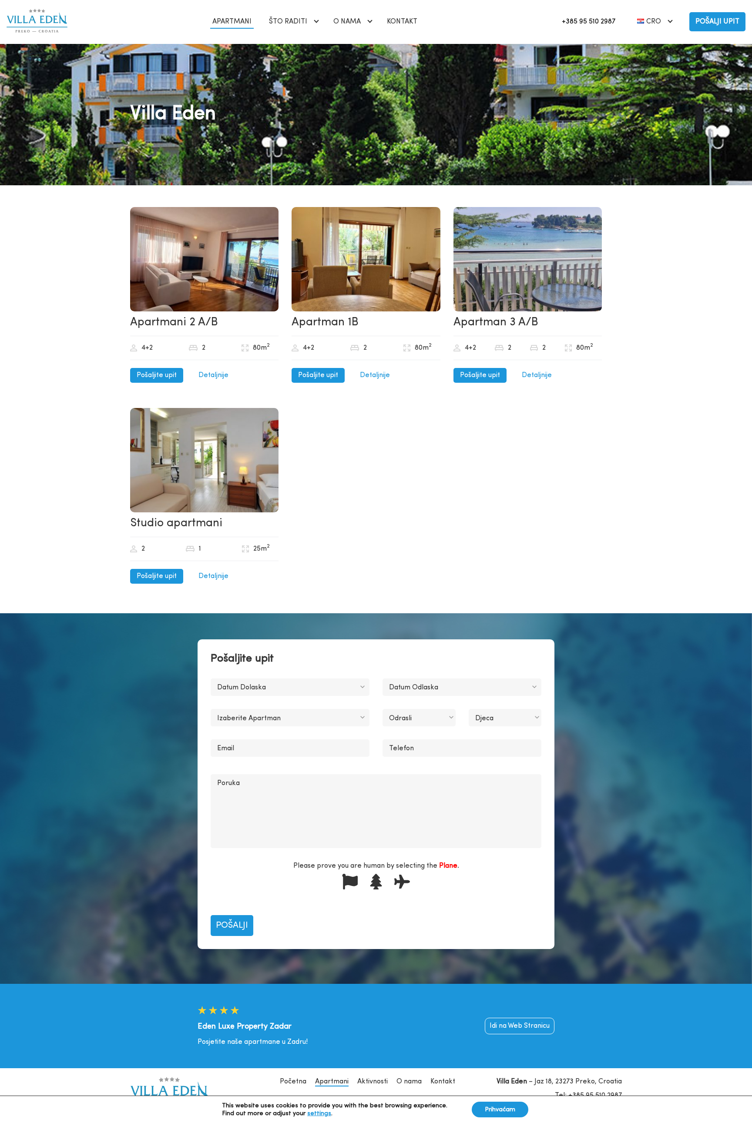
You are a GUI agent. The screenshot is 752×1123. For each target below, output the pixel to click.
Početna (293, 1081)
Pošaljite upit (157, 375)
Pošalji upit (717, 21)
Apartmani (232, 21)
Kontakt (402, 21)
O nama (347, 21)
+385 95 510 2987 (588, 21)
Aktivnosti (372, 1081)
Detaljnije (213, 375)
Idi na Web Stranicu (520, 1026)
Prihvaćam (500, 1109)
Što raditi (288, 21)
